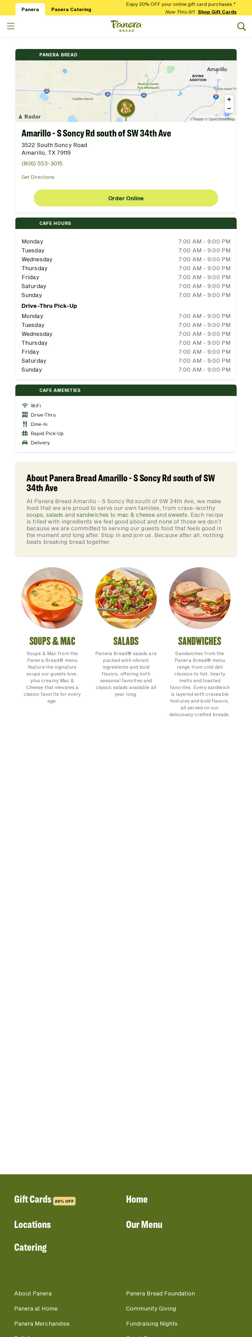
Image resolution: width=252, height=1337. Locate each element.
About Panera (33, 1293)
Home (137, 1198)
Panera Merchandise (41, 1323)
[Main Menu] (10, 26)
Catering (30, 1247)
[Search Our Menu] (241, 26)
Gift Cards (44, 1198)
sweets (177, 514)
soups (34, 514)
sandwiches (93, 514)
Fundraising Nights (152, 1323)
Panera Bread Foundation (160, 1293)
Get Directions (38, 177)
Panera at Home (35, 1308)
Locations (32, 1224)
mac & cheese (136, 514)
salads (54, 514)
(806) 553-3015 (42, 163)
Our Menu (144, 1224)
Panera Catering (71, 9)
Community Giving (151, 1308)
